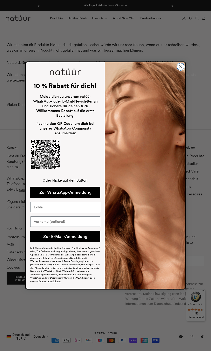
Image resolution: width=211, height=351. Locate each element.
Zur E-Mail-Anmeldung (65, 236)
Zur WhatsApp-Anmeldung (65, 192)
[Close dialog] (180, 66)
